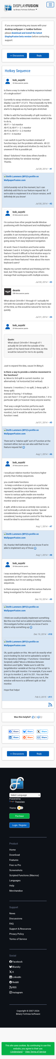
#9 (51, 599)
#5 (51, 422)
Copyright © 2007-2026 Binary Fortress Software (28, 1012)
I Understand (16, 1051)
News (12, 913)
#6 (51, 454)
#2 (51, 203)
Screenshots (15, 870)
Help (11, 885)
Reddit (15, 982)
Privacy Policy (16, 934)
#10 (50, 634)
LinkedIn (16, 977)
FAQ (11, 923)
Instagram (17, 992)
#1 (51, 169)
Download (14, 855)
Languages (15, 880)
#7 (51, 526)
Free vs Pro (15, 865)
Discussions (15, 918)
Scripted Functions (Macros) (24, 875)
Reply (39, 55)
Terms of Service (18, 939)
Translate (20, 802)
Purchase (19, 816)
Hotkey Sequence (17, 71)
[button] (20, 7)
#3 (51, 282)
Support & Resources (20, 928)
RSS (14, 987)
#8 (51, 555)
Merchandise (16, 890)
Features (13, 860)
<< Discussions (17, 55)
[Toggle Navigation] (50, 4)
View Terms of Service (35, 1051)
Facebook (17, 961)
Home (12, 849)
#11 (50, 697)
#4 (51, 317)
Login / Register (19, 825)
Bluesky (16, 966)
